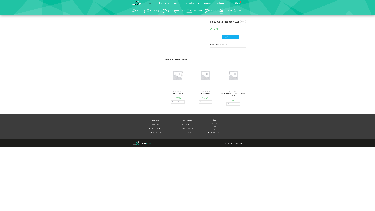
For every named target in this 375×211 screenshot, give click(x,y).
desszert (228, 11)
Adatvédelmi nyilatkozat (215, 132)
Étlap (176, 3)
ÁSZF (215, 129)
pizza (139, 11)
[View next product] (244, 21)
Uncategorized (222, 44)
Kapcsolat (208, 3)
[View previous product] (241, 21)
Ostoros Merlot (205, 93)
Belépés (220, 3)
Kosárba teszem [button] (177, 102)
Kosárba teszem (230, 37)
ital (240, 11)
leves (182, 11)
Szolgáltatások (192, 3)
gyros (170, 11)
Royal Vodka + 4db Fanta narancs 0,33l (233, 95)
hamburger (155, 11)
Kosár (215, 120)
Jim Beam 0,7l (178, 93)
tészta (213, 11)
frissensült (197, 11)
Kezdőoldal (164, 3)
